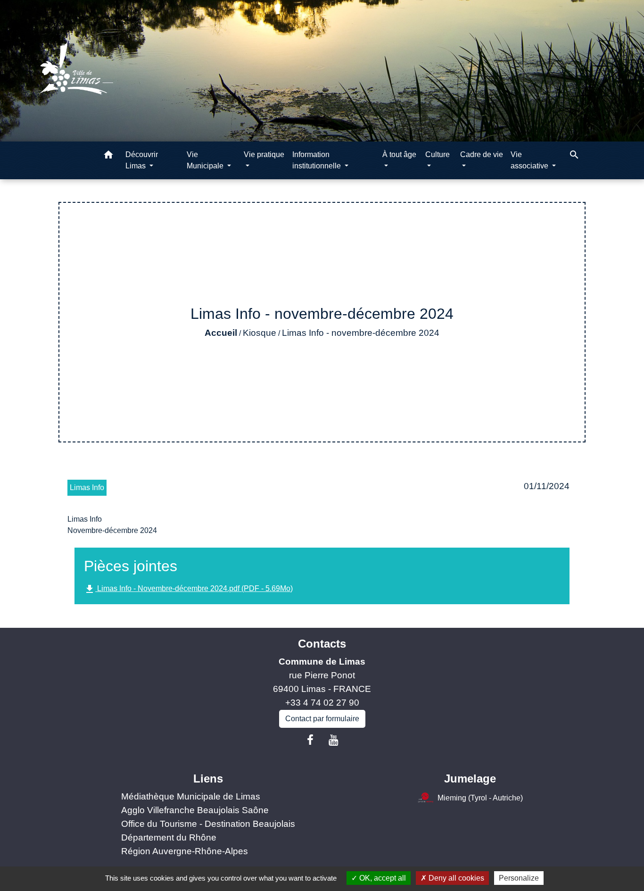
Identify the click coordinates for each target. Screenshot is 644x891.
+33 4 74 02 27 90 (322, 703)
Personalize (519, 878)
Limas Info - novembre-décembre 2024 (360, 333)
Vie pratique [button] (264, 154)
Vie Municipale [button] (206, 160)
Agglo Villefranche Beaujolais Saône (195, 810)
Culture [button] (437, 154)
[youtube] (333, 740)
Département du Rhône (168, 837)
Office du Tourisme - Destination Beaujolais (208, 824)
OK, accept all (381, 878)
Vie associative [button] (530, 160)
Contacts (322, 643)
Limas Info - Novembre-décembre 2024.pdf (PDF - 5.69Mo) (188, 589)
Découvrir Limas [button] (141, 160)
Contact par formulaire (322, 719)
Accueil (221, 333)
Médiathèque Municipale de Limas (190, 796)
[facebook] (310, 740)
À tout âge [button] (399, 154)
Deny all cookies (455, 878)
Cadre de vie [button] (481, 154)
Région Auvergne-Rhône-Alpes (184, 851)
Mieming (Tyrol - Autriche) (480, 798)
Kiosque (259, 333)
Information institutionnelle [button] (317, 160)
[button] (108, 156)
